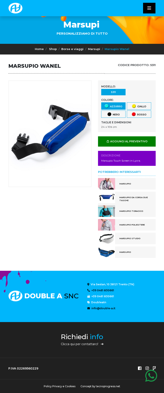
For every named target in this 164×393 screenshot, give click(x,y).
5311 (113, 92)
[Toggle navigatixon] (149, 8)
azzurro (115, 106)
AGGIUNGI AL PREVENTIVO (129, 141)
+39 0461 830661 (102, 290)
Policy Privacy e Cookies (59, 386)
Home (39, 49)
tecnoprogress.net (108, 386)
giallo (141, 106)
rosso (141, 114)
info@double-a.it (103, 308)
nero (115, 114)
